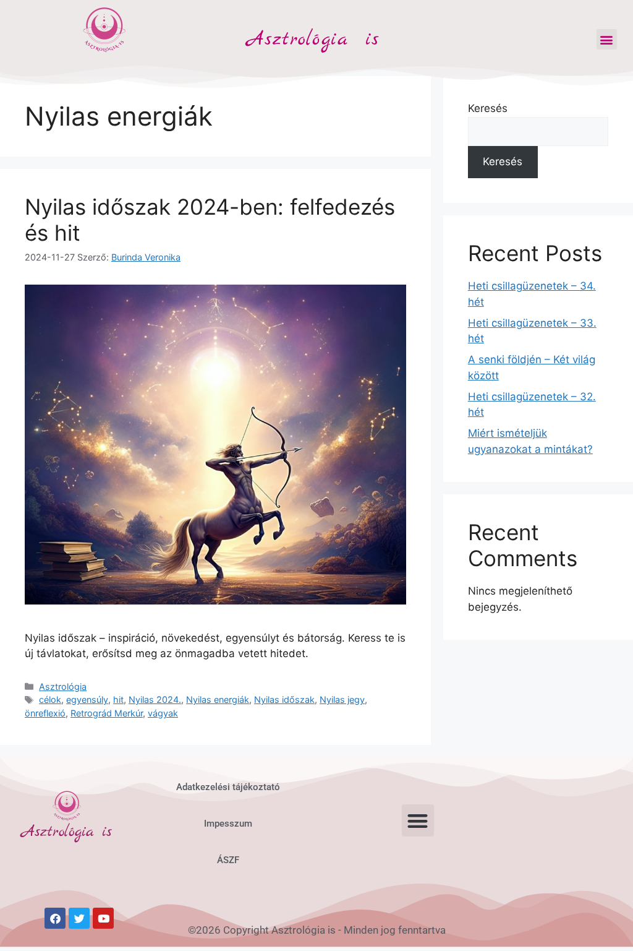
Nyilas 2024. (155, 699)
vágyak (163, 713)
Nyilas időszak (284, 699)
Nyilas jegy (342, 699)
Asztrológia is (313, 40)
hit (118, 699)
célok (50, 699)
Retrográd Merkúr (106, 713)
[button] (607, 39)
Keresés (488, 108)
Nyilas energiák (217, 699)
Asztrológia (63, 686)
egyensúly (87, 699)
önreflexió (45, 713)
